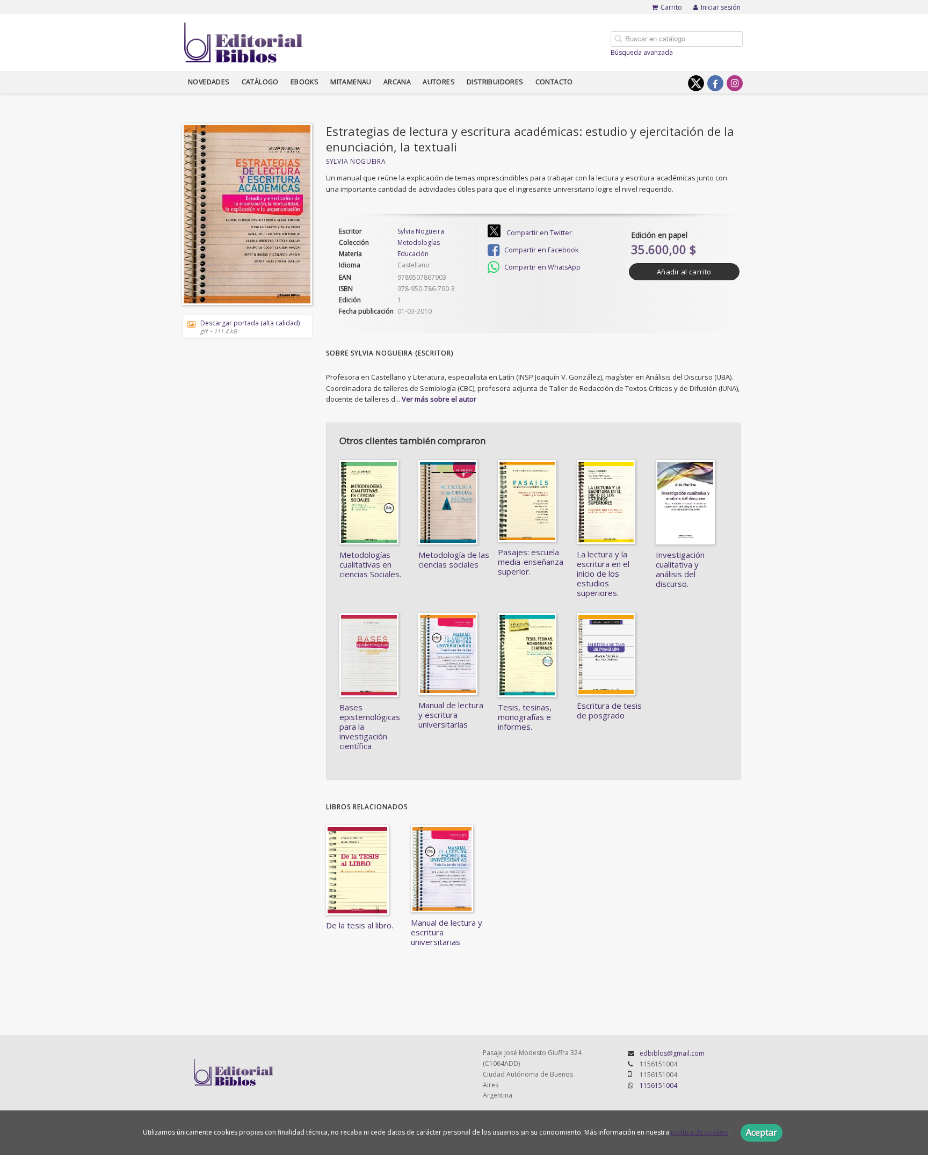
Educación (413, 253)
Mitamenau (351, 81)
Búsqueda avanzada (642, 52)
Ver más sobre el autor (439, 399)
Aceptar (761, 1132)
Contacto (554, 81)
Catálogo (260, 81)
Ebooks (304, 81)
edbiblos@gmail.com (672, 1053)
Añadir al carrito (684, 272)
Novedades (209, 81)
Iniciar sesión (721, 7)
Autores (439, 81)
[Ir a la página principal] (243, 41)
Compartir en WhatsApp (542, 267)
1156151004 (658, 1085)
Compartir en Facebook (540, 250)
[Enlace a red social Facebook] (715, 83)
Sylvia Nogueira (356, 161)
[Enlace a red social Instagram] (735, 83)
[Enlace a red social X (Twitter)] (696, 83)
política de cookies (699, 1132)
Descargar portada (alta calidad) (250, 326)
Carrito (671, 7)
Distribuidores (495, 81)
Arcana (397, 81)
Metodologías (418, 242)
